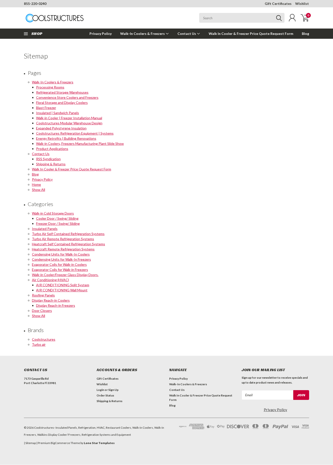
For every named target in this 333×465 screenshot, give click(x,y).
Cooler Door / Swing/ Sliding (57, 218)
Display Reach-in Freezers (55, 305)
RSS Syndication (48, 159)
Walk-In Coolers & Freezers (143, 33)
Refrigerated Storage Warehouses (62, 92)
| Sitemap (30, 443)
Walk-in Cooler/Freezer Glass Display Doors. (65, 275)
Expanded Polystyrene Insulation (61, 128)
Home (36, 184)
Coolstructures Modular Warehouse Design (69, 123)
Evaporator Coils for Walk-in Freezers (60, 269)
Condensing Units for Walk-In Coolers (61, 254)
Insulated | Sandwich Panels (57, 113)
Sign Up (113, 390)
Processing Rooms (50, 87)
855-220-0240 (35, 3)
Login (100, 390)
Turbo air (39, 344)
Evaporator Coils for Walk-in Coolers (59, 264)
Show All (38, 190)
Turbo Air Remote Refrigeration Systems (63, 239)
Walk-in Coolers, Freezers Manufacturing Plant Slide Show (80, 143)
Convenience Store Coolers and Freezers (67, 97)
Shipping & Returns (51, 164)
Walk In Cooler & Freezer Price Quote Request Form (251, 33)
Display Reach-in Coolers (51, 300)
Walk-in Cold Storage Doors (53, 213)
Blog (305, 33)
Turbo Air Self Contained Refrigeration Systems (68, 234)
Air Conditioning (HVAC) (50, 280)
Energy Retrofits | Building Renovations (66, 138)
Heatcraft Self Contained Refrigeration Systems (68, 244)
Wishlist (302, 3)
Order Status (105, 395)
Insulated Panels (45, 229)
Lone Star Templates (99, 443)
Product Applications (52, 149)
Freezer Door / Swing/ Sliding (58, 223)
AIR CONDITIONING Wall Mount (62, 290)
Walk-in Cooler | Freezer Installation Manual (69, 118)
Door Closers (42, 310)
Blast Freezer (46, 108)
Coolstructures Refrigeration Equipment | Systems (75, 133)
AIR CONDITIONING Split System (62, 285)
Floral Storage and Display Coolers (62, 102)
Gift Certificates (278, 3)
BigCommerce (60, 443)
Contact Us (187, 33)
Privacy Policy (100, 33)
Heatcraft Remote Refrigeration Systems (63, 249)
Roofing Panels (43, 295)
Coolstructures (43, 339)
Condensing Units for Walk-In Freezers (61, 259)
